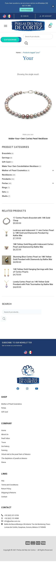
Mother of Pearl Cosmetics (14, 170)
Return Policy (6, 489)
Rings (4, 187)
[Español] (9, 16)
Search (25, 43)
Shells (5, 196)
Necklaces (7, 175)
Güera (3, 462)
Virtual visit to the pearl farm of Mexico (15, 454)
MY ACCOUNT (47, 16)
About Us (4, 434)
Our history (5, 446)
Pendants (6, 179)
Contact (4, 497)
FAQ (2, 481)
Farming (4, 450)
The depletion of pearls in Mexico (14, 458)
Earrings (6, 158)
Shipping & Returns (8, 493)
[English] (4, 16)
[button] (50, 82)
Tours (3, 442)
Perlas (5, 183)
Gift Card (6, 162)
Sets (4, 192)
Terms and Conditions (9, 485)
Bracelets (6, 153)
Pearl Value (5, 438)
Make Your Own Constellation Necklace (20, 166)
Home (18, 53)
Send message (26, 10)
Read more (28, 144)
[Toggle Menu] (5, 26)
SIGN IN (25, 16)
